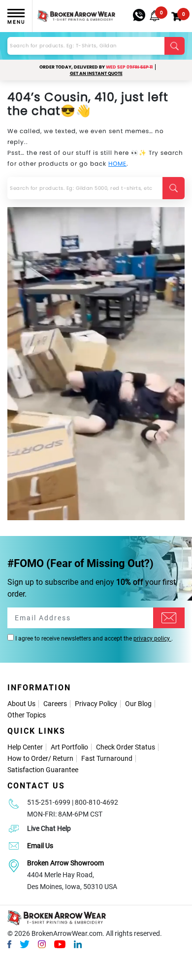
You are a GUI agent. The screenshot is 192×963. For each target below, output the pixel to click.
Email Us (40, 846)
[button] (154, 15)
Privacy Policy (96, 704)
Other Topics (26, 715)
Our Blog (138, 704)
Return (63, 758)
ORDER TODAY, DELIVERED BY (96, 67)
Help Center (25, 747)
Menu (16, 22)
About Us (21, 704)
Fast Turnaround (106, 758)
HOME (117, 163)
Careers (55, 704)
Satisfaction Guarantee (42, 770)
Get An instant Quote (96, 73)
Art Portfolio (69, 747)
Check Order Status (125, 747)
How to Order (27, 758)
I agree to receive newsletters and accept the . (93, 638)
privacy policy (152, 638)
